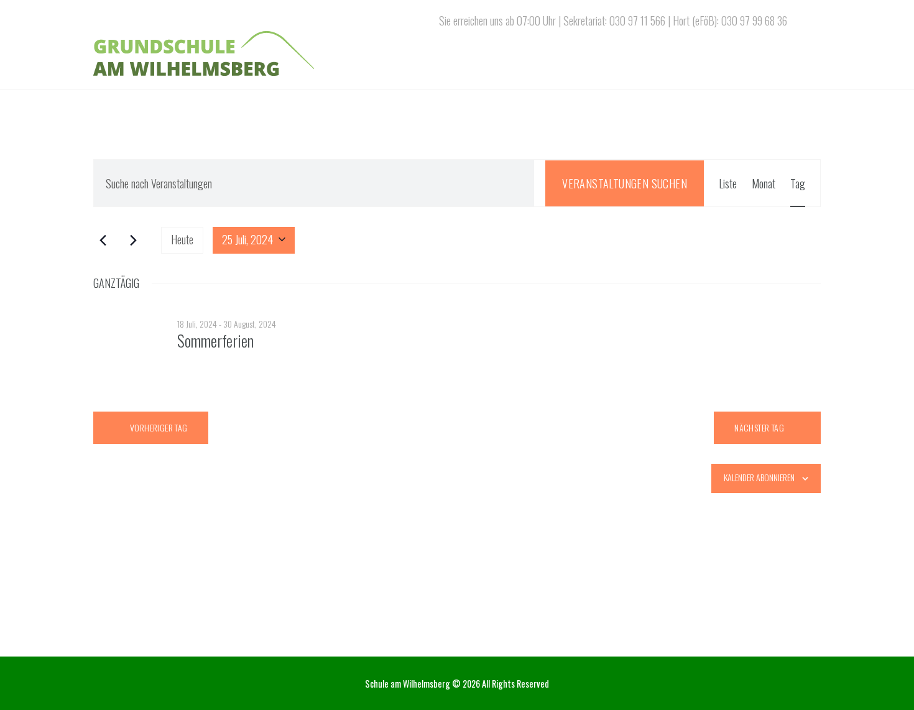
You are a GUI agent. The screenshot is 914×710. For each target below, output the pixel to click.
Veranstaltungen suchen (624, 183)
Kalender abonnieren (759, 477)
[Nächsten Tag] (131, 240)
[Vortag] (100, 240)
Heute (182, 239)
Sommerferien (215, 340)
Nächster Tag (759, 427)
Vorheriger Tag (159, 427)
